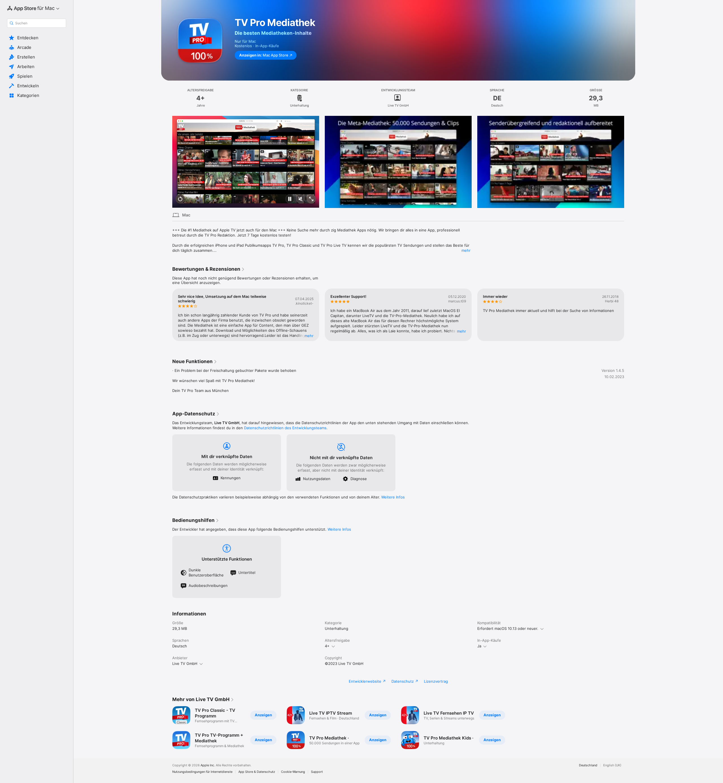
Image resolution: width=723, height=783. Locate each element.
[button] (36, 38)
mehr (466, 250)
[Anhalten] (289, 199)
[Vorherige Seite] (167, 162)
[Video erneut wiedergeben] (180, 199)
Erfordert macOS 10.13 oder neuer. (507, 628)
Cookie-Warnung (293, 771)
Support (317, 771)
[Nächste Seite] (630, 162)
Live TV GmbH (184, 663)
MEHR (308, 335)
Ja (479, 646)
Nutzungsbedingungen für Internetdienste (202, 771)
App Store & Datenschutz (256, 771)
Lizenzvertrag (436, 681)
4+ (327, 646)
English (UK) (612, 765)
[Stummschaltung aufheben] (300, 199)
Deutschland (588, 765)
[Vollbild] (311, 199)
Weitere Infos (393, 497)
